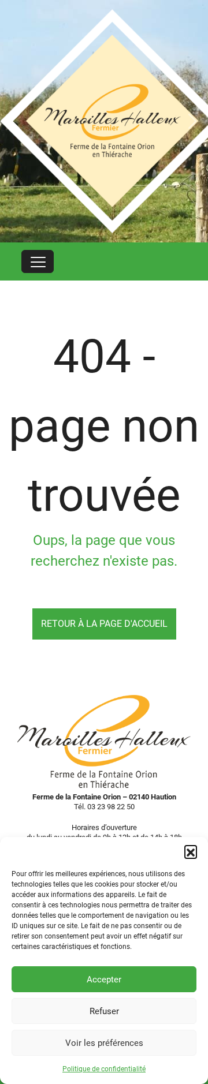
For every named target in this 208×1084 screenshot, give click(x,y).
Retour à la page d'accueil (104, 623)
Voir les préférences (104, 1043)
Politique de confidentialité (104, 1069)
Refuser (104, 1011)
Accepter (104, 979)
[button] (190, 851)
